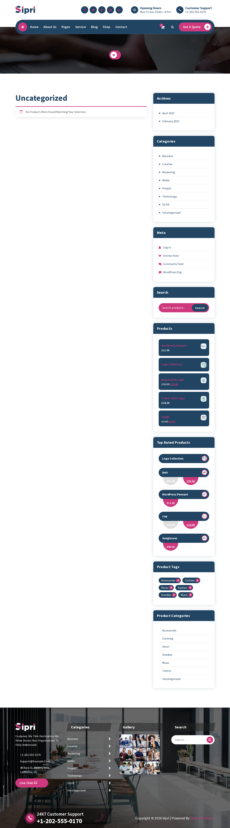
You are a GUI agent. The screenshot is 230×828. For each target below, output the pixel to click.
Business (167, 156)
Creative (167, 164)
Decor (164, 587)
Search (200, 308)
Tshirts (166, 671)
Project (166, 188)
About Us (49, 27)
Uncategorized (171, 212)
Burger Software (202, 818)
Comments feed (173, 264)
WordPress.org (172, 272)
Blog (94, 27)
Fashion (182, 587)
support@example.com (35, 761)
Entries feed (170, 255)
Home (34, 27)
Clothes (190, 580)
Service (80, 27)
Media (165, 180)
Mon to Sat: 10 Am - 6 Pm (155, 12)
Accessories (168, 580)
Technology (169, 196)
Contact (121, 27)
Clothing (167, 638)
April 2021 (168, 113)
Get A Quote (192, 27)
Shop (106, 27)
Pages (66, 27)
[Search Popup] (172, 27)
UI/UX (165, 204)
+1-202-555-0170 (195, 12)
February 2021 (170, 121)
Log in (167, 247)
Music (184, 595)
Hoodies (166, 595)
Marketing (168, 172)
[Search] (210, 740)
